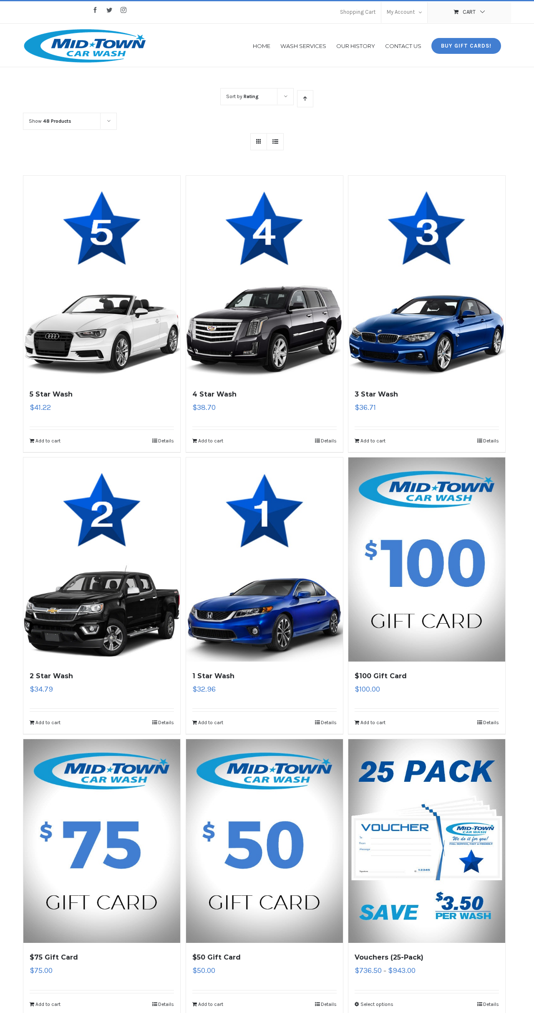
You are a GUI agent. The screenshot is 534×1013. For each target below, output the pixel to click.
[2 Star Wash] (101, 559)
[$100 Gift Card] (426, 559)
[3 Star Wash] (426, 278)
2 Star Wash (51, 676)
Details (166, 441)
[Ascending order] (305, 98)
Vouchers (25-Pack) (389, 957)
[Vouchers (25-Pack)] (426, 841)
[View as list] (275, 142)
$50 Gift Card (216, 957)
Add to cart (47, 441)
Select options (376, 1004)
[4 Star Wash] (264, 278)
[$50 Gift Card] (264, 841)
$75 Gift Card (54, 957)
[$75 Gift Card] (101, 841)
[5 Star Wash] (101, 278)
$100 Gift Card (381, 676)
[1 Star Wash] (264, 559)
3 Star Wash (376, 394)
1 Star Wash (213, 676)
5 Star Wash (51, 394)
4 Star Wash (214, 394)
